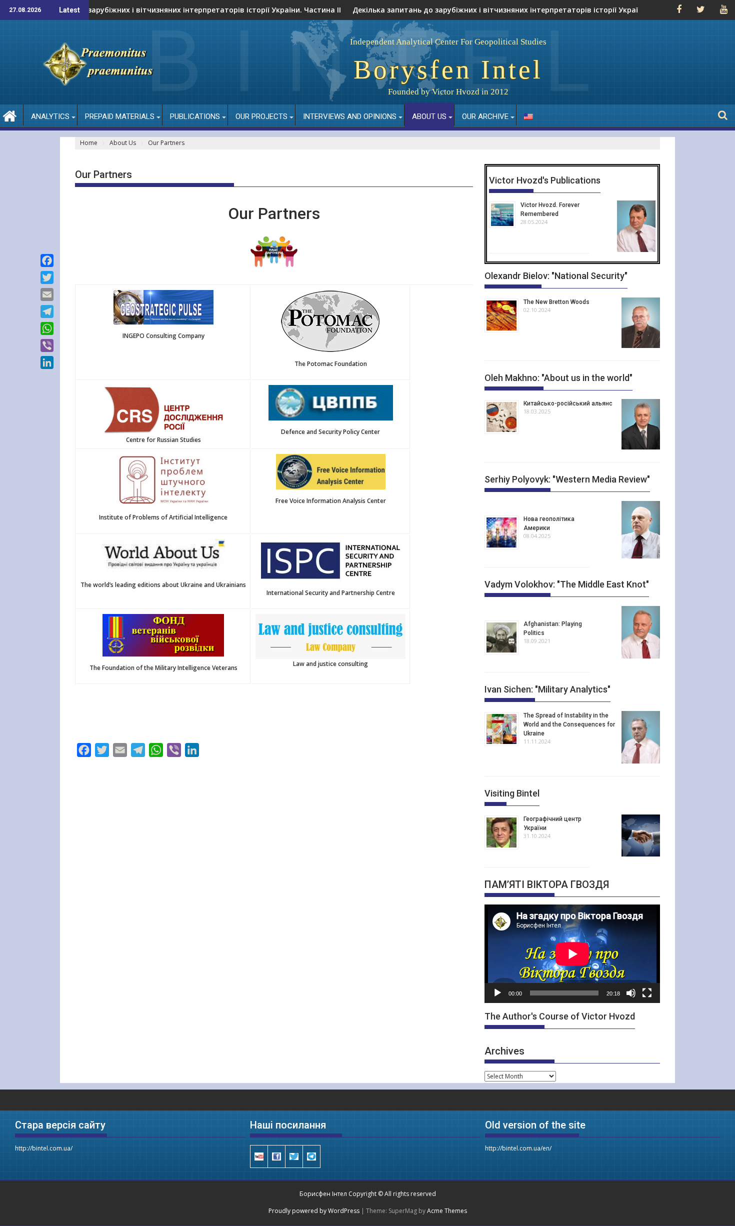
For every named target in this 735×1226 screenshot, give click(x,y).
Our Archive (485, 116)
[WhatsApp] (47, 328)
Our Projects (262, 116)
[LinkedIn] (47, 362)
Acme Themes (447, 1210)
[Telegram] (47, 311)
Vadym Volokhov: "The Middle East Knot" (566, 584)
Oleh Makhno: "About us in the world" (558, 377)
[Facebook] (47, 260)
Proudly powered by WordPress (314, 1210)
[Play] (497, 993)
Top (711, 1202)
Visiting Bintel (512, 793)
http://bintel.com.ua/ (43, 1148)
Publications (195, 116)
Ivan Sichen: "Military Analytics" (547, 689)
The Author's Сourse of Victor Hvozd (559, 1016)
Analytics (50, 116)
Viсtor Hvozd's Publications (544, 180)
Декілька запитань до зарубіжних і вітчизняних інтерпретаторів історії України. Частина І (491, 10)
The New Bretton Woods (557, 302)
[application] (572, 953)
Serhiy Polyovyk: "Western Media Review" (567, 479)
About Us (429, 116)
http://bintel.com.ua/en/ (518, 1148)
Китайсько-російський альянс (568, 403)
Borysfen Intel (448, 69)
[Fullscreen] (647, 993)
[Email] (47, 294)
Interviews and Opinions (349, 116)
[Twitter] (47, 277)
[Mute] (631, 993)
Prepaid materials (119, 116)
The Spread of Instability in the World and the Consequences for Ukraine (569, 724)
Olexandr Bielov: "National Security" (556, 275)
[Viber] (47, 345)
